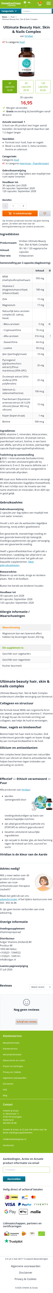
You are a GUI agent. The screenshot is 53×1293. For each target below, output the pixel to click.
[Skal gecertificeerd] (41, 1233)
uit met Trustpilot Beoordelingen (26, 1258)
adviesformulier (9, 899)
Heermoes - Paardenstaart (34, 163)
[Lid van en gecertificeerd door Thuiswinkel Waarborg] (11, 1233)
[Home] (11, 4)
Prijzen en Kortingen (13, 1066)
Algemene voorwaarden (14, 1078)
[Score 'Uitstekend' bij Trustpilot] (13, 1241)
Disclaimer (8, 1083)
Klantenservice (10, 1048)
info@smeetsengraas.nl (14, 1139)
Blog (5, 1095)
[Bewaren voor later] (45, 213)
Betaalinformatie (11, 1042)
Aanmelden (14, 1179)
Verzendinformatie (12, 1054)
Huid (12, 17)
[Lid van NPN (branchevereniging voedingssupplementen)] (32, 1233)
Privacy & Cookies (26, 1279)
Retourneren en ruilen (14, 1060)
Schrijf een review (27, 1021)
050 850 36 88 (9, 1123)
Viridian (29, 36)
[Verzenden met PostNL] (24, 1233)
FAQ (5, 1089)
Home (4, 17)
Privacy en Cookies (12, 1072)
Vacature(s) (8, 1145)
